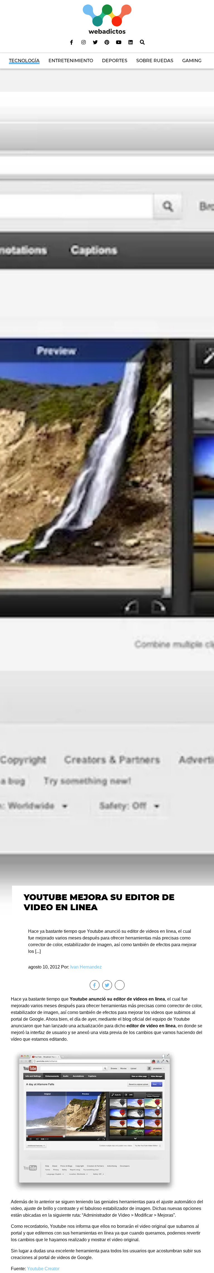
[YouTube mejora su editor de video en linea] (107, 505)
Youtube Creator (43, 1268)
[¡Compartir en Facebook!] (94, 985)
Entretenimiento (70, 60)
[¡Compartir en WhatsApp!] (120, 985)
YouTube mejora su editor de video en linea (99, 902)
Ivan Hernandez (86, 967)
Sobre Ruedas (154, 60)
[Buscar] (142, 42)
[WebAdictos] (107, 18)
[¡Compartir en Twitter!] (107, 985)
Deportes (114, 60)
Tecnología (24, 60)
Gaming (191, 60)
